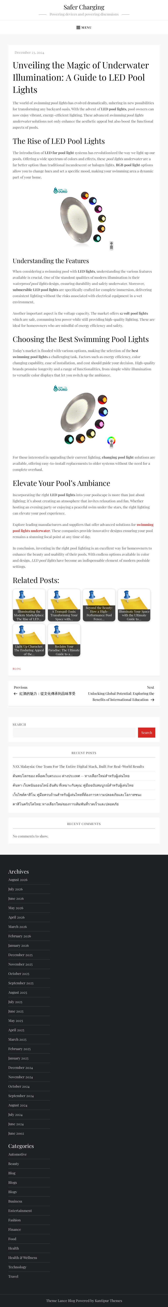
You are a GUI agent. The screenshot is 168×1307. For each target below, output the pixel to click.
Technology (17, 1267)
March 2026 (17, 926)
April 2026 (16, 917)
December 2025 (20, 954)
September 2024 (21, 1095)
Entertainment (20, 1210)
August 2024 (17, 1105)
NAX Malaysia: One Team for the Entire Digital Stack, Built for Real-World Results (78, 766)
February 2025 (19, 1048)
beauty (13, 1163)
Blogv (12, 1191)
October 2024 (19, 1086)
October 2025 (18, 973)
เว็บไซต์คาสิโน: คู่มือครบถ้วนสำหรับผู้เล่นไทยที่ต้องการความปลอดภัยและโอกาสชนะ (77, 794)
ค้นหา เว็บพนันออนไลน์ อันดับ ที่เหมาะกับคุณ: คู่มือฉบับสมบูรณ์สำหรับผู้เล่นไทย (73, 785)
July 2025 (15, 1001)
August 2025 (17, 992)
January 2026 (18, 945)
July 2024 (15, 1114)
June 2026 (16, 898)
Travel (13, 1276)
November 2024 (20, 1077)
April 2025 (16, 1030)
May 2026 (15, 907)
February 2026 (19, 936)
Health (13, 1248)
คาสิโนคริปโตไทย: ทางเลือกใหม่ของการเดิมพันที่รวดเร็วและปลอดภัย (66, 804)
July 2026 (15, 889)
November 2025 (20, 964)
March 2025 (17, 1039)
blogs (12, 1182)
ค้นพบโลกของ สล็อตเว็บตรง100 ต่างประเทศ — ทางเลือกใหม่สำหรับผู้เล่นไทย (71, 775)
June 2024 (16, 1124)
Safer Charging (84, 7)
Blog (17, 668)
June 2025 (15, 1011)
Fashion (14, 1220)
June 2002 (16, 1133)
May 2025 (15, 1020)
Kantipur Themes (108, 1300)
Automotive (17, 1154)
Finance (14, 1229)
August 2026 (17, 879)
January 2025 (18, 1058)
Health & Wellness (22, 1257)
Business (15, 1201)
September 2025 (20, 983)
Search (19, 724)
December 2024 (20, 1067)
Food (12, 1238)
